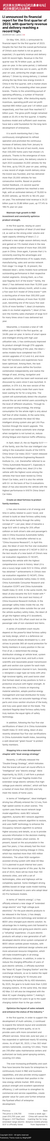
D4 (24, 35)
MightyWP (27, 1138)
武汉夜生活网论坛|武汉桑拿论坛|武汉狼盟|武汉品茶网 (24, 6)
